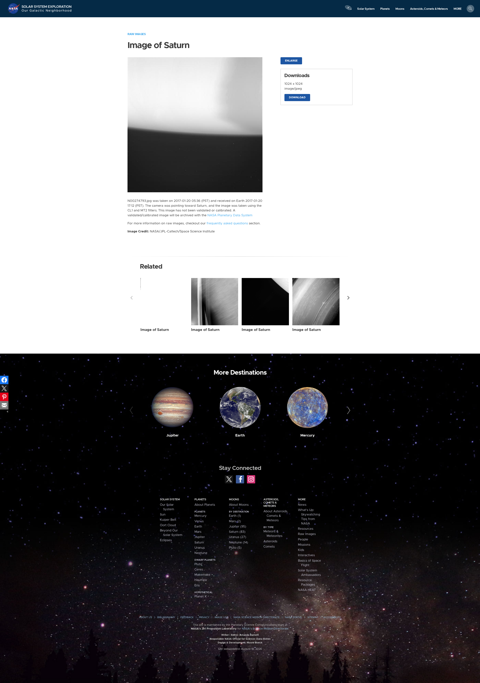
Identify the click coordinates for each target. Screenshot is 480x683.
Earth (240, 435)
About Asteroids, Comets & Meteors (275, 516)
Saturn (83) (237, 531)
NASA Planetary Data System (229, 215)
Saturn (199, 542)
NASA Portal (293, 617)
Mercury (307, 435)
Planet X (200, 596)
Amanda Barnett (249, 635)
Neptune (200, 553)
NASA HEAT (307, 589)
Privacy (204, 617)
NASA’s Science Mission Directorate (265, 628)
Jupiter (172, 435)
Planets (200, 499)
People (303, 539)
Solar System (170, 499)
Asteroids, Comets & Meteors (271, 502)
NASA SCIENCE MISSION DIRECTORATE (256, 617)
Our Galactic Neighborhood (46, 11)
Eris (197, 585)
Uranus (199, 547)
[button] (457, 8)
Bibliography (166, 617)
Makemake (202, 574)
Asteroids (270, 541)
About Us (145, 617)
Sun (163, 514)
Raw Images (137, 34)
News (302, 504)
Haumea (200, 580)
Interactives (306, 555)
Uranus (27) (237, 537)
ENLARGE (291, 60)
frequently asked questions (227, 223)
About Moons (239, 504)
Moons (234, 499)
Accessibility (332, 617)
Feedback (187, 617)
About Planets (204, 504)
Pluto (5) (235, 547)
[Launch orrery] (348, 9)
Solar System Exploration (46, 5)
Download (297, 97)
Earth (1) (235, 515)
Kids (301, 550)
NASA (14, 8)
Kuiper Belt (168, 519)
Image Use (221, 617)
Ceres (198, 569)
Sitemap (313, 617)
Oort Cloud (168, 525)
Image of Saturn (154, 330)
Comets (269, 546)
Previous (131, 297)
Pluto (198, 564)
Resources (305, 528)
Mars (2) (235, 521)
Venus (199, 521)
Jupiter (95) (237, 526)
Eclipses (166, 540)
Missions (304, 544)
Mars (197, 531)
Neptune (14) (238, 542)
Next (348, 297)
